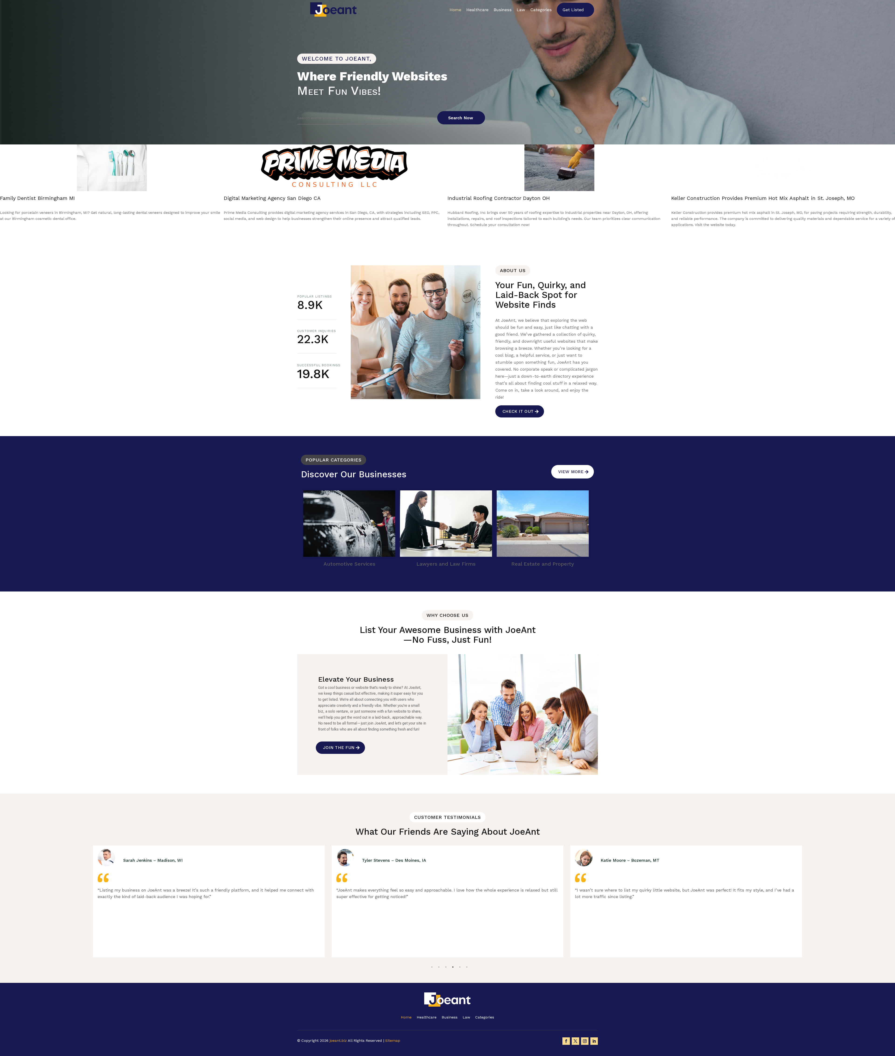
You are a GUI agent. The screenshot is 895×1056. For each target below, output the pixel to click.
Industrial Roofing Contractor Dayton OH (51, 198)
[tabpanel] (209, 901)
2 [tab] (439, 955)
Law (521, 9)
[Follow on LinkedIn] (594, 1041)
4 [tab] (453, 955)
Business (503, 9)
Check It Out (518, 411)
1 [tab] (432, 955)
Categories (541, 9)
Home (455, 9)
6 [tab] (467, 955)
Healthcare (477, 9)
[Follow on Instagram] (585, 1041)
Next (454, 231)
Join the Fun (339, 747)
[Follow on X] (575, 1041)
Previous (432, 231)
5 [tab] (460, 955)
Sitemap (392, 1040)
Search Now (460, 117)
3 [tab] (446, 955)
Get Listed (573, 9)
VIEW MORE (571, 471)
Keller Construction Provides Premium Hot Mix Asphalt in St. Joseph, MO (315, 198)
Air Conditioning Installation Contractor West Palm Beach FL (747, 198)
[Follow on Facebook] (566, 1041)
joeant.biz (338, 1040)
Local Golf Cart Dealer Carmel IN (488, 198)
